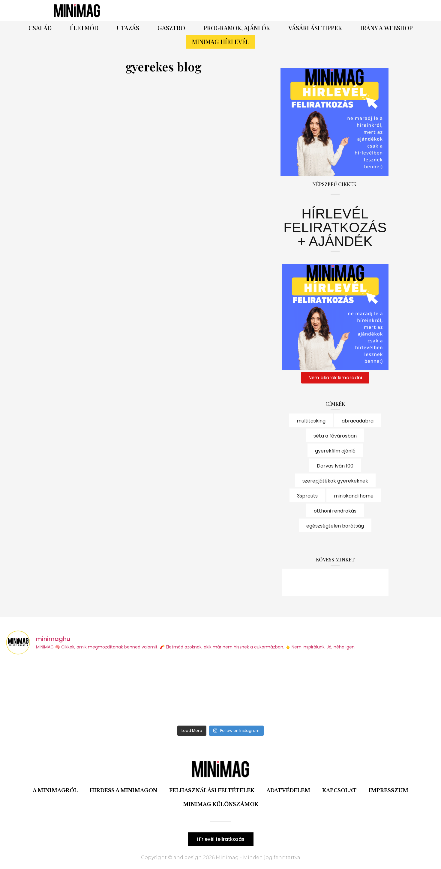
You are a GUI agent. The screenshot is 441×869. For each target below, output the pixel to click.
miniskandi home (354, 495)
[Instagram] (321, 10)
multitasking (311, 420)
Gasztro (171, 28)
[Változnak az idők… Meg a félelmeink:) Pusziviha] (382, 691)
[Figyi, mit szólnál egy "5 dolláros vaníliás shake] (274, 691)
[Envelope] (368, 582)
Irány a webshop (386, 28)
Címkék (335, 404)
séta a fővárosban (335, 435)
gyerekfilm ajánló (335, 450)
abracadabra (358, 420)
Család (40, 28)
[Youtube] (351, 582)
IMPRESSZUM (388, 790)
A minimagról (55, 790)
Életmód (84, 28)
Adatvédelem (288, 790)
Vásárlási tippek (315, 28)
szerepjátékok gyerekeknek (335, 480)
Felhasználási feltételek (211, 790)
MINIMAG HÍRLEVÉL (220, 42)
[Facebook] (288, 10)
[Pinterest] (304, 10)
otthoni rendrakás (335, 510)
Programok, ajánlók (236, 28)
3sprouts (307, 495)
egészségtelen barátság (335, 525)
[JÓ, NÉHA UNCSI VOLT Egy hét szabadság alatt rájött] (58, 691)
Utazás (128, 28)
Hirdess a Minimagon (123, 790)
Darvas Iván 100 (335, 465)
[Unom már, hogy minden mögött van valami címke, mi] (166, 691)
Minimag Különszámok (220, 804)
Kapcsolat (339, 790)
